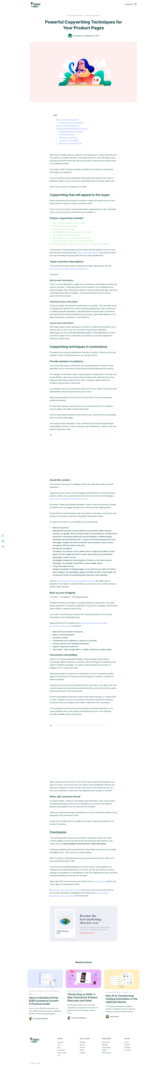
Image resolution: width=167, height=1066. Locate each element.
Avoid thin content (66, 134)
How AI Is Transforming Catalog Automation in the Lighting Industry (121, 998)
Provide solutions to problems (71, 131)
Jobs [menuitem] (59, 1044)
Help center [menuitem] (105, 1042)
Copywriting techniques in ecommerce (72, 129)
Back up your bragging (68, 137)
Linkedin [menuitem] (127, 1044)
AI (33, 994)
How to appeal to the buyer (67, 120)
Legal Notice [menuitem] (61, 1050)
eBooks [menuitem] (104, 1050)
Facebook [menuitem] (127, 1050)
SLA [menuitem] (58, 1055)
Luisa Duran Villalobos (40, 1018)
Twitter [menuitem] (126, 1042)
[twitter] (3, 541)
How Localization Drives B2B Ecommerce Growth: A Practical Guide (44, 1000)
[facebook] (3, 536)
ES (36, 1063)
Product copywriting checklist (71, 123)
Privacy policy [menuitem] (61, 1052)
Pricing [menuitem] (82, 1050)
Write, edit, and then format (70, 143)
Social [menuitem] (127, 1038)
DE (39, 1063)
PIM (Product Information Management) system (75, 581)
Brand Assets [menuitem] (106, 1052)
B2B (30, 994)
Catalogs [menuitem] (82, 1052)
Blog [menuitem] (58, 1047)
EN (33, 1063)
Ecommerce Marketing (75, 15)
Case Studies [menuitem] (106, 1047)
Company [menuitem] (60, 1042)
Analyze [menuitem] (82, 1047)
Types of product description (68, 126)
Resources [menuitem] (106, 1038)
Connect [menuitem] (82, 1044)
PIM (123, 992)
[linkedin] (3, 546)
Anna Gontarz (114, 1016)
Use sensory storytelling (69, 140)
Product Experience (93, 15)
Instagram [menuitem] (127, 1047)
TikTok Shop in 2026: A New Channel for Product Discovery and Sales (82, 997)
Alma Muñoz (78, 36)
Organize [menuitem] (83, 1042)
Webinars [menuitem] (105, 1044)
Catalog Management (52, 991)
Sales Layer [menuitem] (85, 1038)
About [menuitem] (60, 1038)
